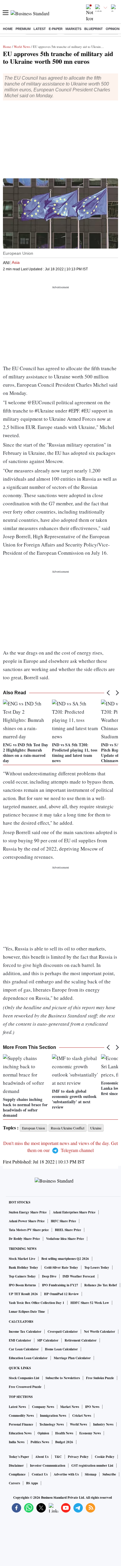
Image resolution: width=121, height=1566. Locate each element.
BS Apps (32, 1483)
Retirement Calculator (81, 1340)
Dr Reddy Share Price (24, 1239)
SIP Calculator (47, 1340)
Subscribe (109, 1474)
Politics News (40, 1442)
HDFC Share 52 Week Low (89, 1303)
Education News (20, 1433)
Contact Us (40, 1474)
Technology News (51, 1424)
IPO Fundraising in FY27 (60, 1285)
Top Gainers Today (22, 1276)
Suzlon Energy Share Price (28, 1212)
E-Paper (56, 29)
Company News (43, 1407)
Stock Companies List (24, 1378)
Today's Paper (19, 1457)
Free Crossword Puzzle (25, 1387)
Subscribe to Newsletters (63, 1378)
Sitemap (90, 1474)
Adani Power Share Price (27, 1221)
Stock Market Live (22, 1259)
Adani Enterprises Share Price (74, 1212)
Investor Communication (47, 1465)
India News (16, 1442)
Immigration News (53, 1416)
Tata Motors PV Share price (29, 1230)
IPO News (92, 1407)
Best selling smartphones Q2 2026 (65, 1259)
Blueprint (93, 29)
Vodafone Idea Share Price (65, 1239)
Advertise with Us (66, 1474)
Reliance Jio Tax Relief (100, 1285)
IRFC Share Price (63, 1221)
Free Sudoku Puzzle (100, 1378)
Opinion (113, 29)
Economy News (90, 1433)
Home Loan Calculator (61, 1349)
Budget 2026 (64, 1442)
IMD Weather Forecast (79, 1276)
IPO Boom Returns (22, 1285)
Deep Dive (49, 1276)
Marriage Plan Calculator (72, 1358)
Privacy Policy (78, 1457)
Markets (73, 29)
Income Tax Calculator (25, 1331)
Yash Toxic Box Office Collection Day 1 (36, 1303)
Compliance (17, 1474)
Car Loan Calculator (24, 1349)
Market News (69, 1407)
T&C (58, 1457)
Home (8, 29)
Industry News (103, 1424)
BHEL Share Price (68, 1230)
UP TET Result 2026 (23, 1294)
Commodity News (21, 1416)
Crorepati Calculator (63, 1331)
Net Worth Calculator (99, 1331)
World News (22, 46)
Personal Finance (21, 1424)
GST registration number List (92, 1465)
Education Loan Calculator (28, 1358)
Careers (14, 1483)
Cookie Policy (105, 1457)
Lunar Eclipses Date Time (27, 1312)
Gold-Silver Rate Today (61, 1267)
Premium (23, 29)
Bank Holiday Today (23, 1267)
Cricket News (81, 1416)
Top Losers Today (96, 1267)
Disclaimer (16, 1465)
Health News (64, 1433)
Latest (39, 29)
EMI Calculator (20, 1340)
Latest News (17, 1407)
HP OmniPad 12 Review (61, 1294)
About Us (41, 1457)
